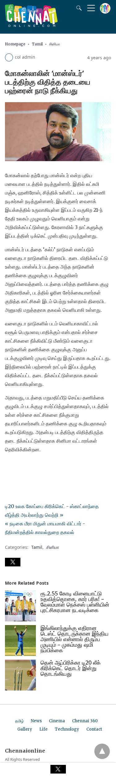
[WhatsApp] (30, 467)
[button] (12, 562)
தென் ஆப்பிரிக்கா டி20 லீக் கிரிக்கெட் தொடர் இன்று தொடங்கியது (71, 668)
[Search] (77, 8)
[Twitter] (20, 467)
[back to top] (102, 751)
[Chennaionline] (31, 25)
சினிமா (54, 44)
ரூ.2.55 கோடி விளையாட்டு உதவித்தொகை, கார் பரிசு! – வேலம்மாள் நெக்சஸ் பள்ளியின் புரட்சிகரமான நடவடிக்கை (75, 602)
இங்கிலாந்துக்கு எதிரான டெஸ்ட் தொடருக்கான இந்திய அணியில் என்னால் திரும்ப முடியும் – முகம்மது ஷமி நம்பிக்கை (75, 639)
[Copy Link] (40, 467)
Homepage (15, 44)
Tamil (37, 44)
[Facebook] (10, 467)
